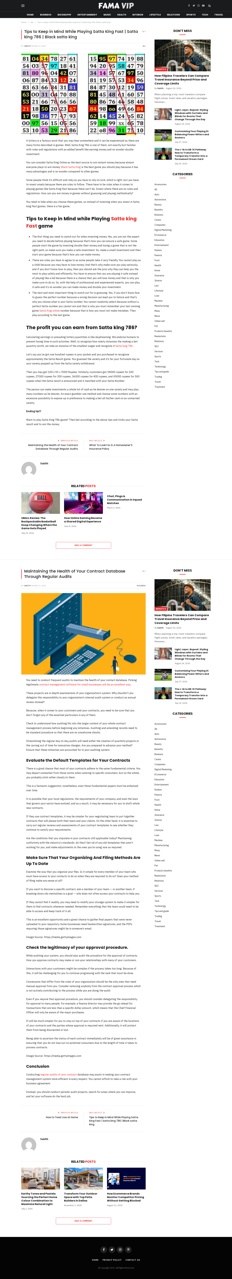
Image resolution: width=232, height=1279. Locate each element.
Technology (160, 366)
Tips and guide (162, 371)
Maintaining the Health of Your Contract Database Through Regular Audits (53, 446)
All (144, 46)
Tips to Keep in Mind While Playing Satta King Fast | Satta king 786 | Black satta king (113, 1121)
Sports (191, 14)
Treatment (160, 386)
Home (30, 14)
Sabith (27, 46)
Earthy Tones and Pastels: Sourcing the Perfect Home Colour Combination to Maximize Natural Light (39, 1199)
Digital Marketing (163, 230)
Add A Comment (83, 545)
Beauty (158, 204)
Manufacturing (162, 305)
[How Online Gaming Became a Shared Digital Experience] (83, 503)
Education (159, 240)
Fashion (158, 250)
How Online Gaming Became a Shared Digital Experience (83, 519)
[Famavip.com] (116, 6)
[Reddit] (10, 174)
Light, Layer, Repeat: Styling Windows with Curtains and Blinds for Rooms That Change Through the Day (191, 114)
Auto (157, 194)
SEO (157, 346)
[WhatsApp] (10, 182)
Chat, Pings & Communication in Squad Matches (124, 500)
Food (157, 260)
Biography (64, 14)
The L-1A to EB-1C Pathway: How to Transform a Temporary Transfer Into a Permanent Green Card (191, 154)
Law (157, 285)
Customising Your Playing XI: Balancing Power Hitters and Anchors (192, 134)
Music (107, 14)
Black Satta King (71, 167)
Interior (137, 14)
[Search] (209, 5)
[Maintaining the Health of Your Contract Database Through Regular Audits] (83, 634)
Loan (157, 295)
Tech (205, 14)
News (157, 316)
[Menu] (22, 5)
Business (45, 14)
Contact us (132, 1260)
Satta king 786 (124, 346)
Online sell (160, 321)
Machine (159, 300)
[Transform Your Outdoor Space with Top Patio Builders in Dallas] (83, 1178)
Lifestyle (155, 14)
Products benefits (163, 331)
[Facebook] (10, 149)
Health (121, 14)
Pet (156, 326)
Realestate (160, 336)
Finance (158, 255)
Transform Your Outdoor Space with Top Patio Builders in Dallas (80, 1197)
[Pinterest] (10, 165)
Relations (173, 14)
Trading (158, 376)
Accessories (161, 184)
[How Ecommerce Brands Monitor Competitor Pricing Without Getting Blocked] (126, 1178)
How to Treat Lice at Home (62, 1117)
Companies (160, 224)
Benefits (161, 69)
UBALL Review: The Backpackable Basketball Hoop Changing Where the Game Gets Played (39, 523)
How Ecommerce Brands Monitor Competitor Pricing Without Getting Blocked (125, 1197)
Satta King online (49, 310)
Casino (158, 219)
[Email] (10, 190)
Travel (218, 14)
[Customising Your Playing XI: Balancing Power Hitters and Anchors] (163, 135)
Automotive (160, 199)
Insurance (159, 275)
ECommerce (160, 235)
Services (159, 351)
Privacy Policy (112, 1260)
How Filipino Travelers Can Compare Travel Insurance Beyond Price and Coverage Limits (182, 79)
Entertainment (87, 14)
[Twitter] (10, 157)
